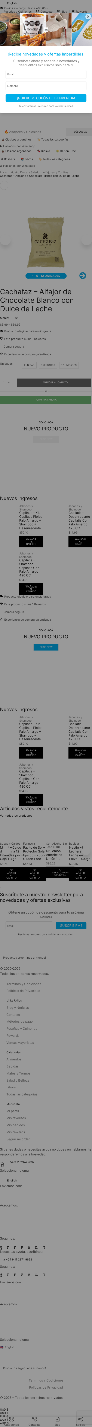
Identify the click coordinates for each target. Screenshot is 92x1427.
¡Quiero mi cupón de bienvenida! (46, 98)
